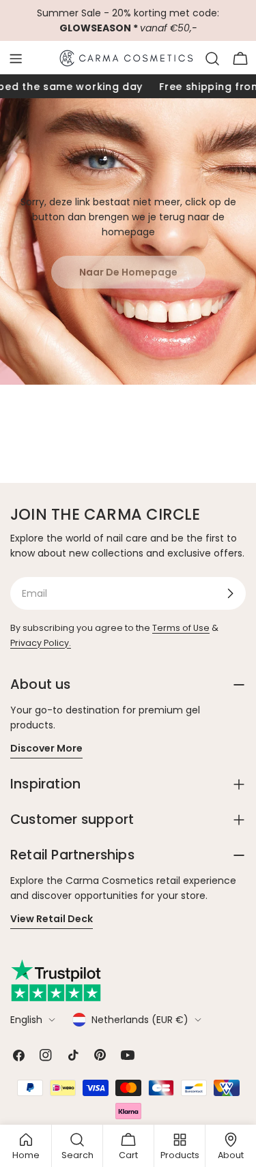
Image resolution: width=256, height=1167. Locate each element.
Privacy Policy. (40, 643)
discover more (46, 748)
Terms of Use (181, 628)
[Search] (212, 58)
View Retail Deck (51, 919)
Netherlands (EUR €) (139, 1019)
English (26, 1019)
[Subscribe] (230, 593)
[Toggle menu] (15, 58)
